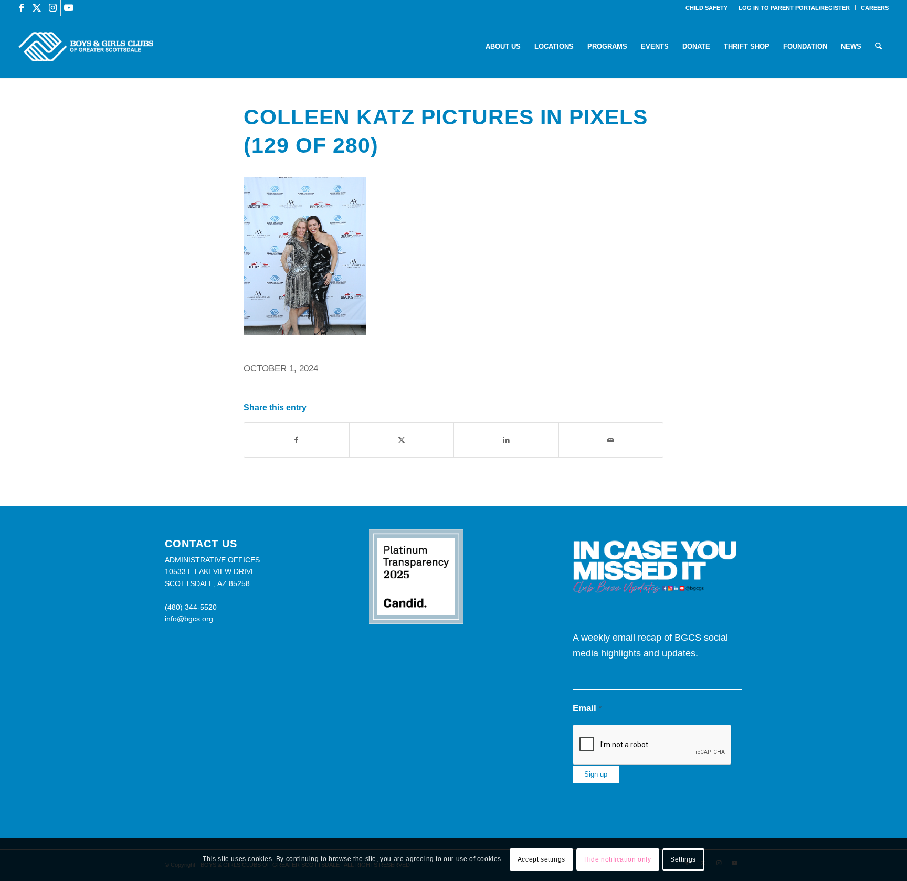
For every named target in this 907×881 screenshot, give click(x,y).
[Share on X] (402, 440)
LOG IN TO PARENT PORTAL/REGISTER (794, 8)
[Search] (878, 47)
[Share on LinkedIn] (506, 440)
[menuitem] (706, 7)
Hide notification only (617, 859)
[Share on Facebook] (296, 440)
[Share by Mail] (611, 440)
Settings (683, 859)
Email (587, 708)
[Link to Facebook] (21, 8)
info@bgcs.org (189, 618)
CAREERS (875, 8)
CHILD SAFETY (706, 8)
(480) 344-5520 (191, 607)
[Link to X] (37, 8)
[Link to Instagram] (52, 8)
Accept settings (541, 859)
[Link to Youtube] (69, 8)
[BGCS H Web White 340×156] (85, 47)
